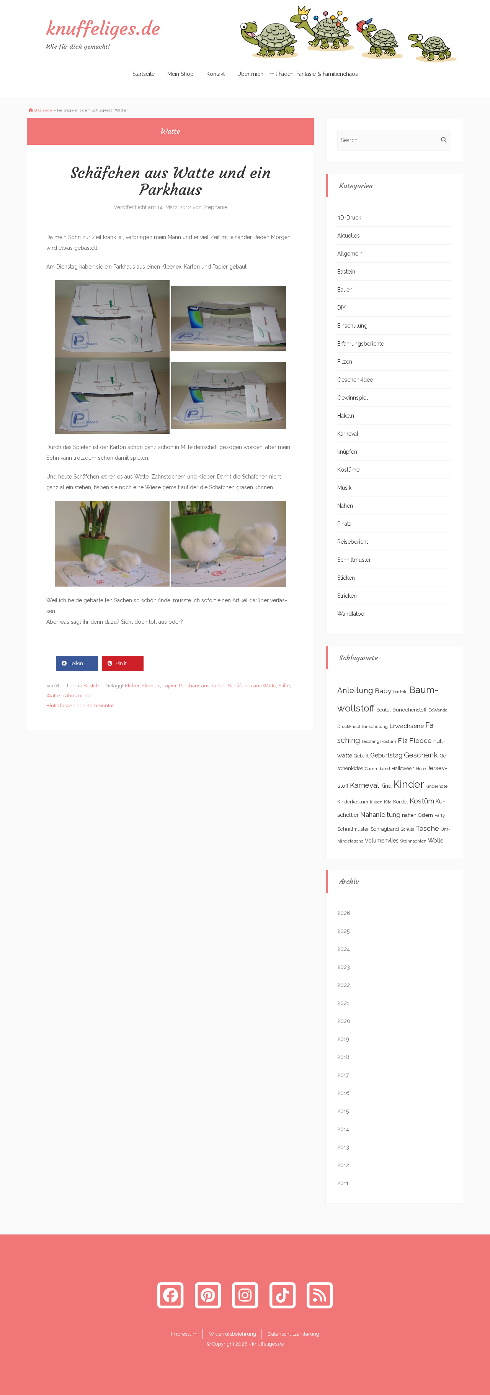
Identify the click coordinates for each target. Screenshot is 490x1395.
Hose (421, 768)
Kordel (400, 802)
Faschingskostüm (379, 741)
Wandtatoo (350, 614)
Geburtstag (386, 755)
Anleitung (355, 690)
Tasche (427, 828)
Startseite (143, 74)
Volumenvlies (382, 841)
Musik (344, 488)
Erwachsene (406, 725)
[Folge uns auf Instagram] (245, 1295)
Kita (388, 802)
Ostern (425, 815)
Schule (407, 829)
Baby (383, 691)
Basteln (92, 685)
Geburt (361, 756)
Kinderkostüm (352, 802)
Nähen (345, 506)
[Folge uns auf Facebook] (170, 1295)
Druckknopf (349, 726)
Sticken (346, 578)
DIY (341, 308)
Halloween (403, 768)
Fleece (420, 740)
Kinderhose (436, 786)
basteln (400, 691)
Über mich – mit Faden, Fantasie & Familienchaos (297, 74)
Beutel (383, 710)
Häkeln (345, 416)
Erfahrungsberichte (360, 344)
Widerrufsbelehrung (232, 1334)
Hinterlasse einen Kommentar (80, 705)
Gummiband (377, 768)
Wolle (436, 840)
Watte (53, 695)
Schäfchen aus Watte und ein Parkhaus (170, 181)
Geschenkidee (355, 380)
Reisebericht (352, 542)
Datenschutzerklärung (293, 1334)
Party (439, 815)
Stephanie (215, 207)
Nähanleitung (380, 814)
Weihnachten (413, 841)
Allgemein (350, 254)
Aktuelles (348, 236)
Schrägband (385, 829)
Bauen (345, 290)
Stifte (284, 685)
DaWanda (438, 710)
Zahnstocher (76, 695)
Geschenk (421, 755)
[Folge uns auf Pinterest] (208, 1295)
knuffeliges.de (103, 28)
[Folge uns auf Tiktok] (282, 1295)
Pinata (344, 524)
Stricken (347, 596)
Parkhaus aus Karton (202, 685)
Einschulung (352, 326)
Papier (169, 685)
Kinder (408, 784)
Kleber (132, 685)
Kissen (376, 802)
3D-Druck (349, 218)
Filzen (344, 362)
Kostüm (422, 801)
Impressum (184, 1334)
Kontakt (215, 74)
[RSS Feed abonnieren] (319, 1295)
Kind (386, 785)
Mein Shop (180, 74)
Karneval (347, 434)
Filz (403, 740)
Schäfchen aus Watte (252, 685)
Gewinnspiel (352, 398)
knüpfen (347, 452)
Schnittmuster (354, 560)
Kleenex (151, 685)
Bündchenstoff (409, 710)
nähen (409, 815)
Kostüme (348, 470)
